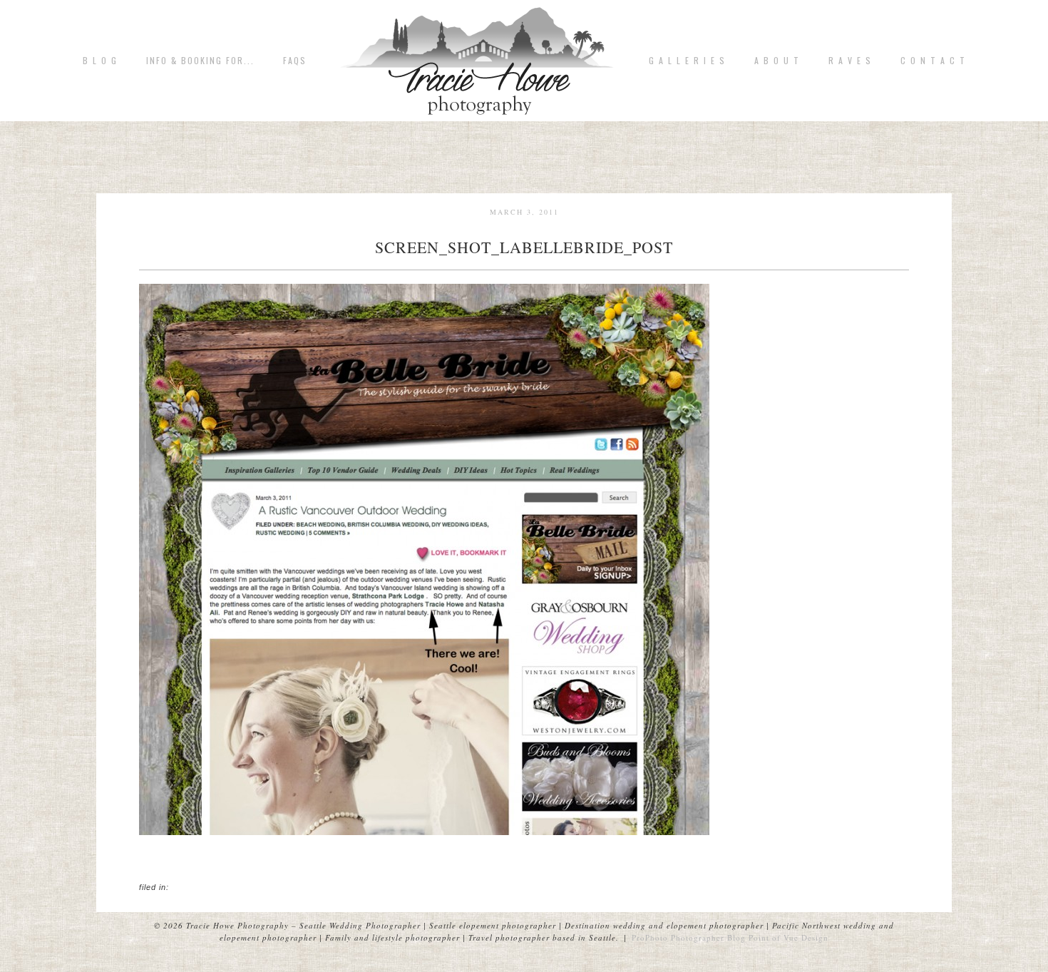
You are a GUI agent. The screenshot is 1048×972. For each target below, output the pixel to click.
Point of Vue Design (788, 937)
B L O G (100, 60)
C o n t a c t (933, 60)
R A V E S (850, 60)
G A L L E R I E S (687, 60)
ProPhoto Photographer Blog (689, 937)
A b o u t (777, 60)
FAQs (295, 60)
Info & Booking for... (200, 60)
